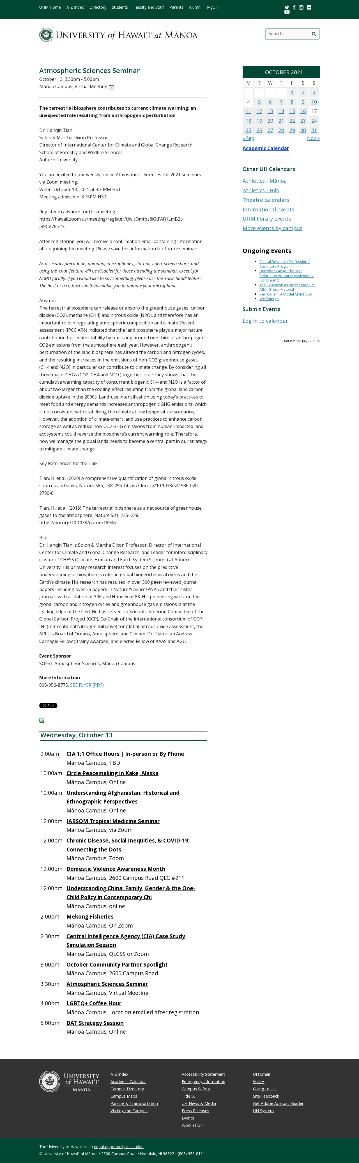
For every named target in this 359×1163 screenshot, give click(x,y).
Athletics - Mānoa (265, 180)
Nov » (313, 138)
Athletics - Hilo (261, 190)
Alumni (195, 7)
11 (248, 111)
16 (303, 111)
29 (292, 130)
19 (259, 121)
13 (270, 111)
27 (270, 130)
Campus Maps (124, 1096)
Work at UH (192, 1125)
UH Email (261, 1074)
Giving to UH (265, 1088)
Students (120, 7)
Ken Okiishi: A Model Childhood (285, 294)
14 (281, 111)
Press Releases (195, 1110)
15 (292, 111)
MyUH (212, 7)
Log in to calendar (265, 320)
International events (268, 209)
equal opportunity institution (119, 1146)
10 (314, 102)
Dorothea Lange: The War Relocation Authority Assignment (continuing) (286, 275)
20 (270, 121)
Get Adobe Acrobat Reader (278, 1103)
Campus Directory (127, 1088)
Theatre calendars (266, 199)
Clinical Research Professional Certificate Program (284, 264)
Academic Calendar (266, 148)
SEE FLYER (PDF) (87, 685)
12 (259, 111)
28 (281, 130)
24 (314, 121)
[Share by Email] (41, 721)
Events (188, 1118)
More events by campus (272, 228)
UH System (263, 1110)
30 (303, 130)
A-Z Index (75, 7)
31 (314, 130)
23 (303, 121)
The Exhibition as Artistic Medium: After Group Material (287, 287)
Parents (176, 7)
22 (292, 121)
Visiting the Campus (129, 1110)
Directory (97, 7)
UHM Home (50, 7)
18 (248, 121)
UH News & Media (199, 1103)
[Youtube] (287, 11)
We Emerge (269, 298)
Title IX (188, 1096)
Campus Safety (196, 1088)
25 (248, 130)
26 (259, 130)
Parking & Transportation (134, 1103)
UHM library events (267, 218)
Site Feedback (266, 1096)
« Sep (248, 138)
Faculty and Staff (149, 7)
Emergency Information (203, 1081)
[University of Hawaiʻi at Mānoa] (118, 34)
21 (281, 121)
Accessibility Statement (203, 1074)
